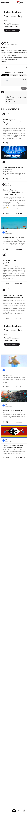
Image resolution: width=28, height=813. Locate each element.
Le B (7, 94)
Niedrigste (22, 75)
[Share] (26, 67)
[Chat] (19, 810)
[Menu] (3, 810)
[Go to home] (5, 2)
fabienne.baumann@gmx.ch (15, 57)
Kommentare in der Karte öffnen (14, 72)
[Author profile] (3, 232)
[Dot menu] (26, 43)
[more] (25, 94)
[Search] (8, 810)
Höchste (14, 75)
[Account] (24, 810)
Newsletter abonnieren (11, 30)
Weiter (24, 88)
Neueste (5, 75)
